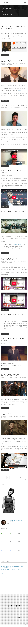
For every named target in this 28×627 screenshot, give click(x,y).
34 (7, 477)
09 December (5, 174)
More (2, 573)
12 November (5, 342)
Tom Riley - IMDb (4, 572)
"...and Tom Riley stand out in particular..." (15, 520)
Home (2, 14)
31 (18, 475)
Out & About (17, 63)
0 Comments (24, 30)
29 (12, 475)
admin (10, 30)
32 (21, 475)
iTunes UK (21, 446)
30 (15, 475)
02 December (5, 261)
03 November (5, 377)
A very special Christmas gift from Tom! (14, 105)
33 (24, 475)
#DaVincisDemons (17, 244)
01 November (5, 416)
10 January (4, 30)
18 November (5, 317)
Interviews (16, 30)
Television (3, 64)
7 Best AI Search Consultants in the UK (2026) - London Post (14, 569)
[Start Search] (25, 479)
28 (9, 475)
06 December (5, 214)
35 (10, 477)
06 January (4, 63)
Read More (4, 55)
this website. (20, 90)
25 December (5, 107)
